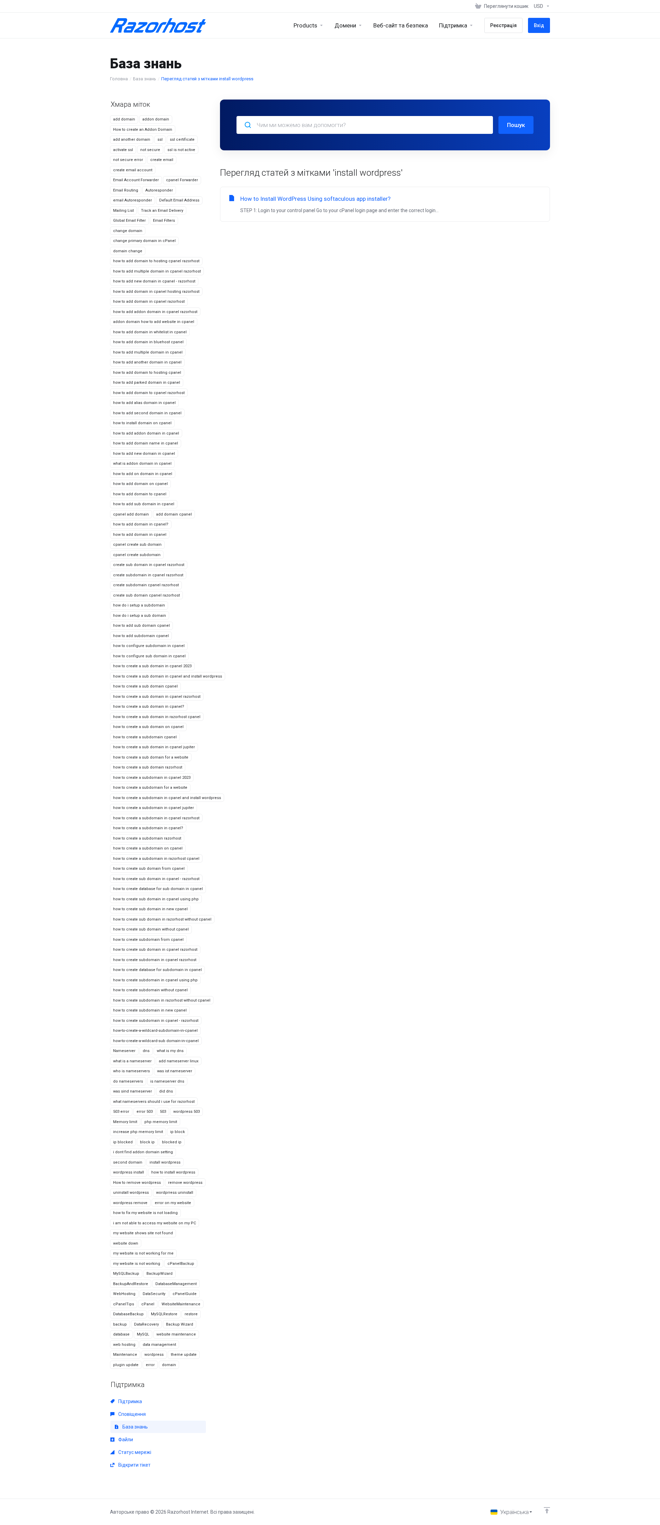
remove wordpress (185, 1182)
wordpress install (128, 1172)
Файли (125, 1439)
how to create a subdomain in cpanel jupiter (153, 808)
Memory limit (125, 1122)
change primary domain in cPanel (144, 241)
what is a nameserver (132, 1061)
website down (125, 1243)
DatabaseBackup (128, 1314)
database (121, 1334)
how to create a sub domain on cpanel (148, 727)
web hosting (124, 1344)
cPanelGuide (185, 1294)
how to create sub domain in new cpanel (150, 909)
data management (159, 1344)
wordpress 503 (186, 1111)
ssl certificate (182, 139)
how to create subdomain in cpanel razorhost (154, 960)
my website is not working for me (143, 1253)
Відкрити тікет (134, 1465)
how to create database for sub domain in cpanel (158, 889)
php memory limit (160, 1122)
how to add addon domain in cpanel (146, 433)
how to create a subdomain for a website (150, 787)
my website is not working (136, 1263)
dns (146, 1051)
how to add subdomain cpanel (141, 636)
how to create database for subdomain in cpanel (157, 970)
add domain (124, 119)
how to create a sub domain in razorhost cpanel (156, 717)
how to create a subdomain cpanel (145, 737)
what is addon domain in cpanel (142, 463)
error (150, 1365)
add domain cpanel (174, 514)
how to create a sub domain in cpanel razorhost (156, 696)
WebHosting (124, 1294)
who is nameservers (131, 1071)
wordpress (154, 1354)
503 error (121, 1111)
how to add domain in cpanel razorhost (149, 301)
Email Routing (125, 190)
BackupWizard (159, 1273)
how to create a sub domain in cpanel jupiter (154, 747)
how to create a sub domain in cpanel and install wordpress (167, 676)
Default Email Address (179, 200)
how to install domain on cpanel (142, 423)
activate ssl (123, 150)
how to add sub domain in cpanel (143, 504)
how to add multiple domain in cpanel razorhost (157, 271)
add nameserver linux (178, 1061)
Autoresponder (159, 190)
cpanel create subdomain (137, 555)
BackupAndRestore (130, 1284)
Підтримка (129, 1401)
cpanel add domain (131, 514)
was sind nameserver (132, 1091)
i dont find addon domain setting (143, 1152)
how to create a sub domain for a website (150, 757)
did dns (166, 1091)
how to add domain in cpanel (139, 534)
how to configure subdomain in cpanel (149, 646)
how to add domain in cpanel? (140, 524)
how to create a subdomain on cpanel (148, 848)
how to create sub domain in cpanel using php (156, 899)
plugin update (126, 1365)
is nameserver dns (167, 1081)
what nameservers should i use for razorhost (154, 1101)
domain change (127, 251)
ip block (177, 1132)
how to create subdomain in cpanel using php (155, 980)
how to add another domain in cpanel (147, 362)
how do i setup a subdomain (139, 605)
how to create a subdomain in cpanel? (148, 828)
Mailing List (123, 210)
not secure (150, 150)
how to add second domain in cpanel (147, 413)
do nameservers (128, 1081)
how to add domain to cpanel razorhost (149, 393)
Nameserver (124, 1051)
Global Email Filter (129, 220)
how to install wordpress (173, 1172)
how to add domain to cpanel (139, 494)
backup (120, 1324)
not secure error (128, 160)
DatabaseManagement (176, 1284)
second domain (127, 1162)
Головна (119, 78)
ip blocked (123, 1142)
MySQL (143, 1334)
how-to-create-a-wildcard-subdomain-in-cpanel (155, 1030)
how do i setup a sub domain (139, 615)
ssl (160, 139)
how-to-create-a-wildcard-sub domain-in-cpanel (156, 1041)
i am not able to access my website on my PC (154, 1223)
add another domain (131, 139)
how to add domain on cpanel (140, 484)
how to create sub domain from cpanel (149, 868)
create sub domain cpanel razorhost (146, 595)
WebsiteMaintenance (181, 1304)
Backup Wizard (179, 1324)
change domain (127, 231)
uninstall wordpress (131, 1192)
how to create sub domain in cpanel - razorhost (156, 879)
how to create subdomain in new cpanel (150, 1010)
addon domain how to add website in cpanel (153, 322)
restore (191, 1314)
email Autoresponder (132, 200)
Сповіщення (131, 1414)
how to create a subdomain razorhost (147, 838)
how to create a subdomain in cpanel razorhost (156, 818)
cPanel (147, 1304)
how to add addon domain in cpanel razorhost (155, 312)
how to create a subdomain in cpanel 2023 (151, 777)
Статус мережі (134, 1452)
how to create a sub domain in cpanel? (148, 706)
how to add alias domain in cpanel (144, 403)
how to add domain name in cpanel (145, 443)
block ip (147, 1142)
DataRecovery (146, 1324)
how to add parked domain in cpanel (146, 382)
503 (163, 1111)
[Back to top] (547, 1510)
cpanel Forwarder (182, 180)
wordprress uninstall (174, 1192)
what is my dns (170, 1051)
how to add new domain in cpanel (144, 453)
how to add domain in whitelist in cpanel (150, 332)
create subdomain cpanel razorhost (146, 585)
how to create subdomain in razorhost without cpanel (161, 1000)
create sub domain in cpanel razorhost (148, 565)
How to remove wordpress (137, 1182)
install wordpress (165, 1162)
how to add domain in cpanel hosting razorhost (156, 291)
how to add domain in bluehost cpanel (148, 342)
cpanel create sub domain (137, 544)
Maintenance (125, 1354)
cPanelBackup (180, 1263)
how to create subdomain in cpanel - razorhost (155, 1020)
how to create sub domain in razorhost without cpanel (162, 919)
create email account (132, 170)
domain (169, 1365)
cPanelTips (123, 1304)
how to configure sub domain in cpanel (149, 656)
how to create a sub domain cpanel (145, 686)
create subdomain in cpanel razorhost (148, 575)
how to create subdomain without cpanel (150, 990)
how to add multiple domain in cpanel (148, 352)
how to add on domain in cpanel (142, 474)
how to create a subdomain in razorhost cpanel (156, 858)
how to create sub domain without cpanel (151, 929)
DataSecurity (154, 1294)
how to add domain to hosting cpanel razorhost (156, 261)
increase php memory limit (138, 1132)
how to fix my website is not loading (145, 1213)
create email (161, 160)
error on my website (173, 1203)
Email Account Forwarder (136, 180)
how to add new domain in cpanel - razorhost (154, 281)
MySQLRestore (164, 1314)
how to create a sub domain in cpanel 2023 (152, 666)
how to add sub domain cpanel (141, 625)
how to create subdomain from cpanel (148, 939)
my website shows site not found (143, 1233)
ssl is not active (181, 150)
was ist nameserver (174, 1071)
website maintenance (176, 1334)
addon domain (155, 119)
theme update (184, 1354)
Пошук (516, 125)
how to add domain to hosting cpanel (147, 372)
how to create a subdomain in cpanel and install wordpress (167, 798)
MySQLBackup (126, 1273)
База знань (144, 78)
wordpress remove (130, 1203)
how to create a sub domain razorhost (147, 767)
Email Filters (164, 220)
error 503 (144, 1111)
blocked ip (172, 1142)
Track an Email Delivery (162, 210)
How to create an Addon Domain (142, 129)
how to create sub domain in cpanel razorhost (155, 949)
